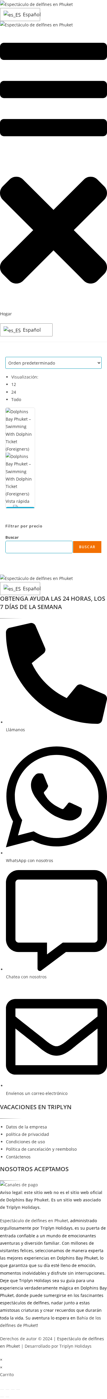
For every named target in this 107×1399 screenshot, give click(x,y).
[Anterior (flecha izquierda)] (2, 1397)
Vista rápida (17, 501)
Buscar (12, 537)
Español (30, 14)
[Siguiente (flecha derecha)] (7, 1397)
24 (13, 392)
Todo (16, 399)
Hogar (6, 314)
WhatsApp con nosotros (29, 860)
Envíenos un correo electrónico (36, 1093)
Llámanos (15, 729)
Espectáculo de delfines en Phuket (34, 1220)
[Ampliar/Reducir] (2, 1389)
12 (13, 384)
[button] (53, 231)
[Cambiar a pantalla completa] (7, 1389)
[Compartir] (13, 1389)
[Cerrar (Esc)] (18, 1389)
